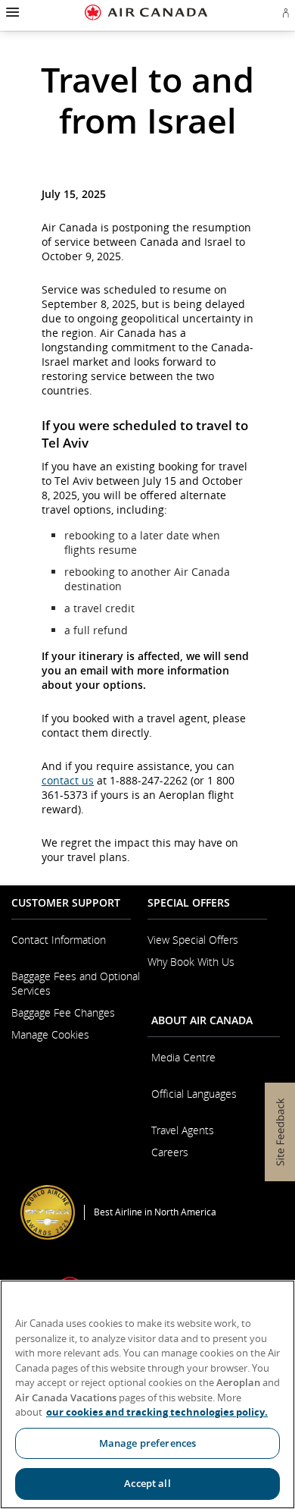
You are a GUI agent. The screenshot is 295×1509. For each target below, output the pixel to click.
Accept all (147, 1483)
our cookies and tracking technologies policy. (157, 1412)
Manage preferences (147, 1443)
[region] (147, 1394)
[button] (11, 12)
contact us (68, 780)
